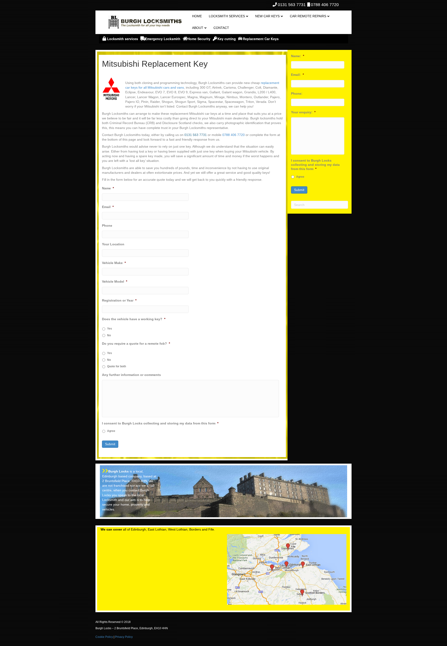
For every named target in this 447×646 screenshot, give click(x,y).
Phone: (296, 93)
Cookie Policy (104, 637)
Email (108, 207)
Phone (107, 225)
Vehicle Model (114, 281)
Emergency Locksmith (162, 38)
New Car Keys (267, 16)
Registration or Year (119, 300)
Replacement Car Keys (261, 38)
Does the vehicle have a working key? (133, 319)
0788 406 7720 (325, 4)
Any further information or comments (131, 375)
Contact (221, 28)
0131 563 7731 (292, 4)
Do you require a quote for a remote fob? (136, 343)
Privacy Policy (124, 637)
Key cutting (226, 38)
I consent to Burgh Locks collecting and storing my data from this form (160, 423)
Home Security (198, 38)
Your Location (113, 244)
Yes (109, 328)
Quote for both (116, 366)
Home (197, 16)
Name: (297, 56)
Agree (111, 431)
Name (108, 188)
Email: (297, 74)
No (109, 335)
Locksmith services (227, 16)
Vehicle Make (114, 263)
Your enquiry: (303, 112)
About (197, 28)
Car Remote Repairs (308, 16)
